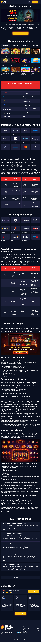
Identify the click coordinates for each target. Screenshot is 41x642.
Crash (24, 45)
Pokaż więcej (20, 613)
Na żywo (14, 45)
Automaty (35, 45)
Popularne (5, 45)
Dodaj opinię (33, 591)
